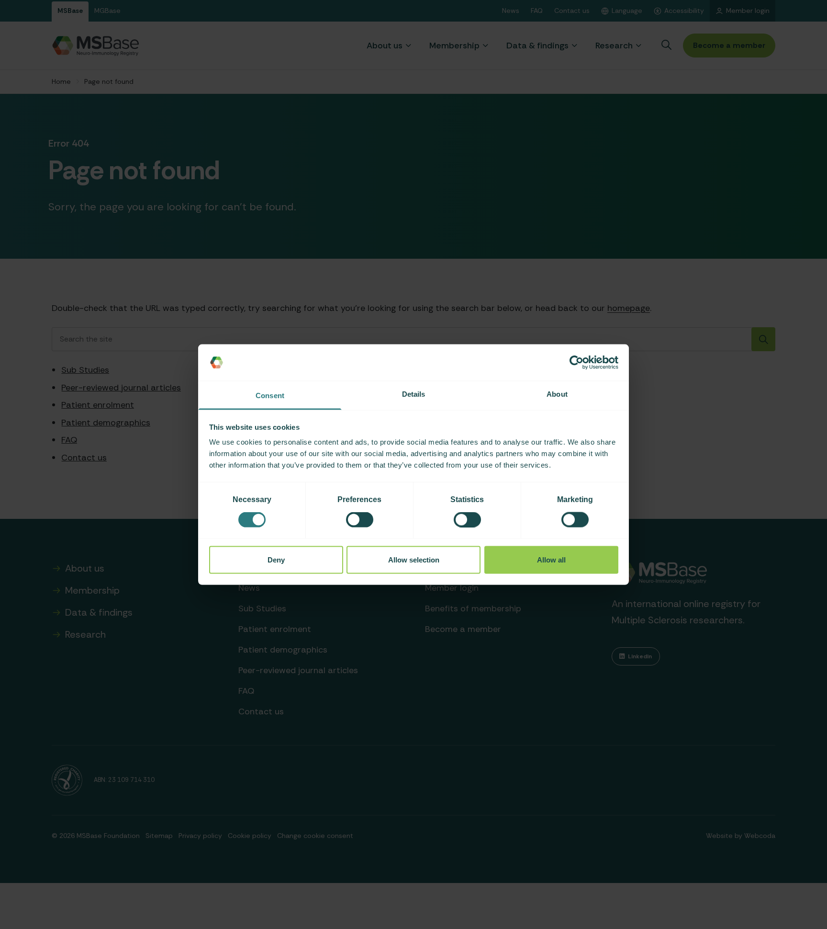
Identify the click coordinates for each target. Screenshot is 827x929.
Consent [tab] (270, 395)
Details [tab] (413, 394)
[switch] (359, 520)
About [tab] (557, 394)
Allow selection (413, 559)
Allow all (551, 559)
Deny (276, 559)
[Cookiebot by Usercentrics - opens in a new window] (576, 363)
